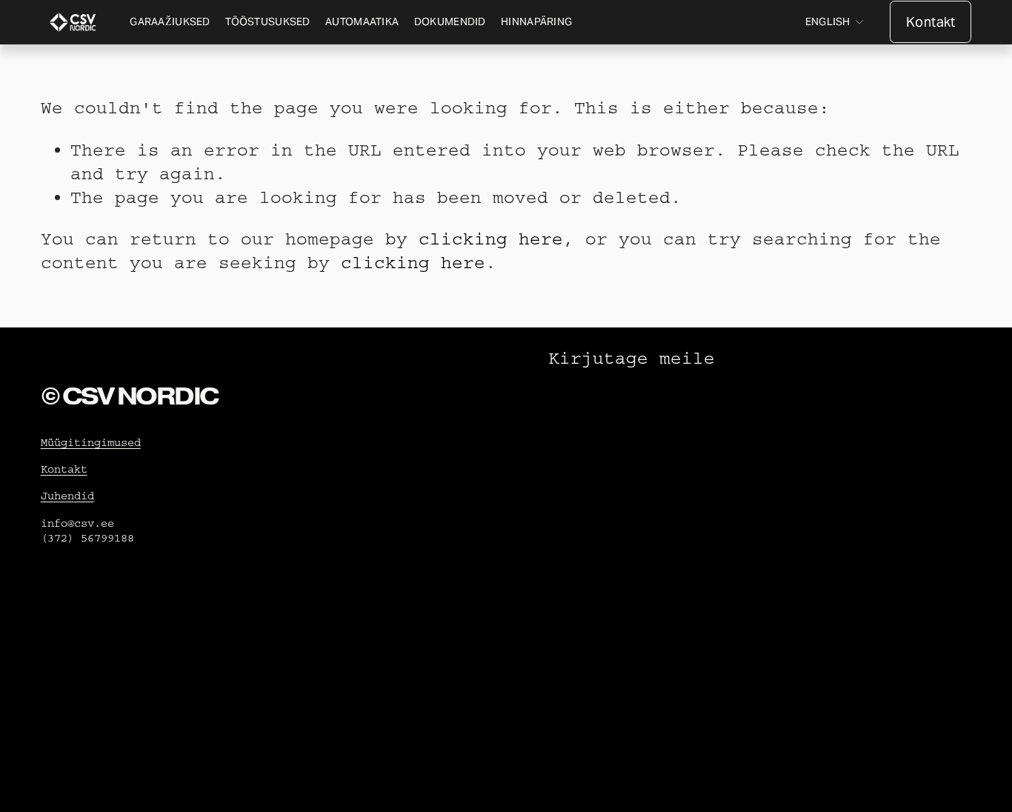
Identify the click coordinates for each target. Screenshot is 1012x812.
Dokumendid (450, 21)
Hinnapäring (536, 21)
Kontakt (930, 21)
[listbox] (835, 22)
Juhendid (67, 496)
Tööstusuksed (267, 21)
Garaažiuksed (170, 21)
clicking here (491, 239)
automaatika (362, 21)
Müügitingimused (91, 442)
